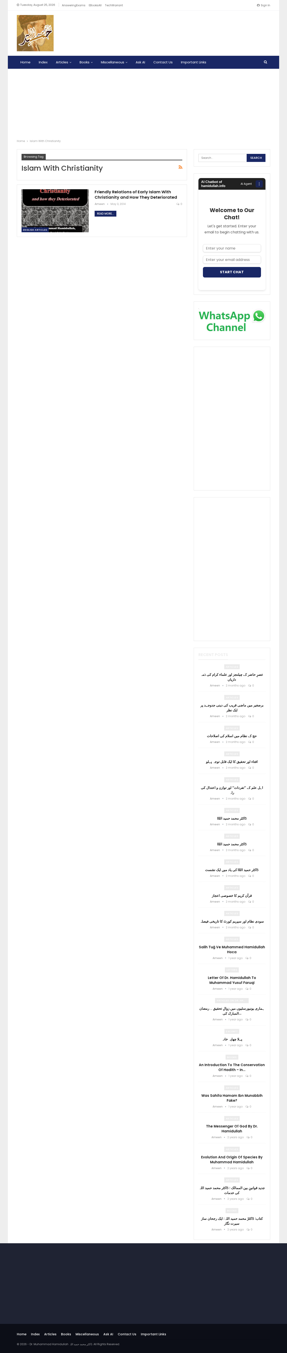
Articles (62, 62)
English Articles (35, 230)
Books (84, 62)
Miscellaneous (112, 62)
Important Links (193, 62)
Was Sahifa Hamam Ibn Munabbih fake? (232, 1098)
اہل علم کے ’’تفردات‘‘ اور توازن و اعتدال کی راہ (232, 790)
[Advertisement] (143, 102)
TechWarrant (114, 5)
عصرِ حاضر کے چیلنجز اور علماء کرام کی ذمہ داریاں (231, 677)
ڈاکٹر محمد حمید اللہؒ (232, 818)
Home (25, 62)
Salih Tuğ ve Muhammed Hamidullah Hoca (232, 949)
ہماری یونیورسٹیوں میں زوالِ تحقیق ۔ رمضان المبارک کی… (231, 1011)
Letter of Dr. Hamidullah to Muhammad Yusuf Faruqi (232, 980)
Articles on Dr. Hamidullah (233, 1000)
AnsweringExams (73, 5)
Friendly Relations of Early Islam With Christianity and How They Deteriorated (136, 194)
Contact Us (163, 62)
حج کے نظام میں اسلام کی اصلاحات (232, 736)
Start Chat (232, 272)
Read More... (105, 213)
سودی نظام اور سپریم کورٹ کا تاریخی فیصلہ (232, 921)
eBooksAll (95, 5)
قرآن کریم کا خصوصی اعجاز (232, 895)
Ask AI (140, 62)
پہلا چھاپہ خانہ (232, 1039)
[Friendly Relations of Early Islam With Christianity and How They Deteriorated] (55, 210)
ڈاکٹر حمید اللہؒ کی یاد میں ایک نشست (232, 869)
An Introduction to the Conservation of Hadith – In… (232, 1067)
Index (43, 62)
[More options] (259, 183)
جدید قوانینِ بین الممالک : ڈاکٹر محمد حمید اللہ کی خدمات (232, 1190)
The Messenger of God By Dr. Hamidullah (232, 1129)
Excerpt (232, 1031)
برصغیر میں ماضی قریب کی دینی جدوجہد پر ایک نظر (231, 707)
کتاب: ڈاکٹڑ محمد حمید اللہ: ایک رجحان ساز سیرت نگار (232, 1221)
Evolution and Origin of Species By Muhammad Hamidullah (232, 1159)
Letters (231, 970)
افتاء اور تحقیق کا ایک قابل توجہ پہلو (232, 761)
